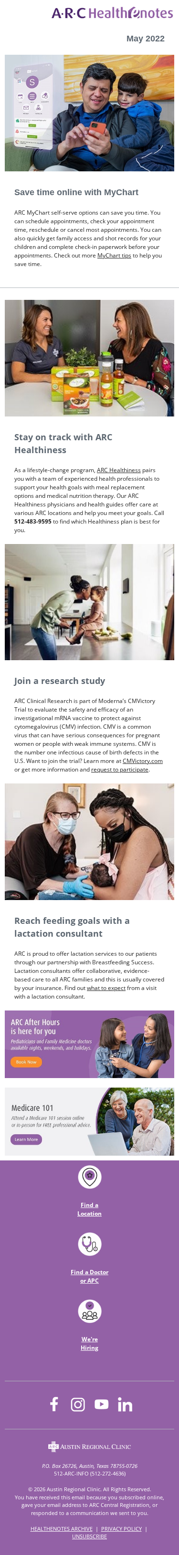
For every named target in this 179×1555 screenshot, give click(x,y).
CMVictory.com (143, 761)
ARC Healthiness (119, 470)
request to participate (119, 769)
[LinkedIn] (124, 1404)
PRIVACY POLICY (121, 1528)
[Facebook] (54, 1404)
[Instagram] (77, 1404)
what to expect (106, 988)
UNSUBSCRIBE (89, 1536)
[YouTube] (101, 1404)
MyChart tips (114, 255)
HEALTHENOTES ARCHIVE (62, 1528)
